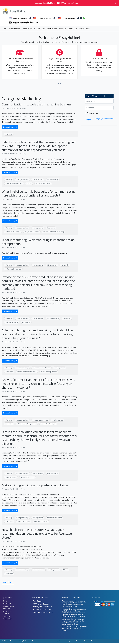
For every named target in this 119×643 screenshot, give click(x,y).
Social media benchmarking (27, 371)
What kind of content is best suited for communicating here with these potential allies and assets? (38, 193)
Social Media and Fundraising (54, 231)
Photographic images (13, 231)
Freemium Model (12, 322)
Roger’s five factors (28, 477)
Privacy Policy (84, 28)
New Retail (26, 322)
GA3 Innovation (53, 473)
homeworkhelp (53, 179)
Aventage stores (39, 569)
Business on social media (42, 367)
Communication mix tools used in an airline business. (37, 104)
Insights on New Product (14, 183)
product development (44, 183)
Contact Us (72, 28)
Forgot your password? (104, 118)
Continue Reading (9, 126)
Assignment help (22, 179)
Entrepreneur (52, 265)
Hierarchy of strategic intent (27, 423)
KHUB (29, 183)
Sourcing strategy (24, 521)
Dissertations (14, 28)
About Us (62, 28)
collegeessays (38, 179)
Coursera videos (53, 318)
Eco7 (65, 569)
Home (5, 28)
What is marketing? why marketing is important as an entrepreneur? (38, 242)
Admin (24, 108)
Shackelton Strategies (49, 423)
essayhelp (51, 228)
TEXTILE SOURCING (41, 521)
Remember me (92, 113)
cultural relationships (55, 517)
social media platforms (49, 371)
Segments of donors (32, 231)
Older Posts (8, 582)
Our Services (52, 28)
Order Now (41, 28)
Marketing (9, 134)
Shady (24, 153)
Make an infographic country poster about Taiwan (35, 485)
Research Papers (28, 28)
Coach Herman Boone (41, 420)
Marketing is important (14, 269)
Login (88, 119)
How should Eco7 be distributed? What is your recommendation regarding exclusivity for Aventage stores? (37, 533)
